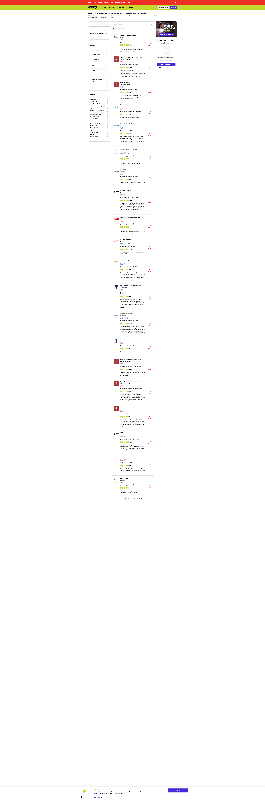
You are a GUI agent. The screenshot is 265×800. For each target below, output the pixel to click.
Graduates (95, 54)
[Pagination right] (144, 498)
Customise (177, 795)
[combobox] (133, 24)
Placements (95, 75)
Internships (95, 70)
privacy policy (97, 793)
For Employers (162, 7)
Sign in (169, 67)
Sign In (172, 7)
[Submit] (150, 24)
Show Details (97, 797)
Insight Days (95, 59)
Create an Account (165, 64)
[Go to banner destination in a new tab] (166, 29)
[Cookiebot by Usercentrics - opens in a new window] (85, 797)
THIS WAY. (127, 2)
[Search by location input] (99, 38)
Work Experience (96, 86)
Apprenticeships (96, 50)
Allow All (178, 790)
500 (140, 498)
